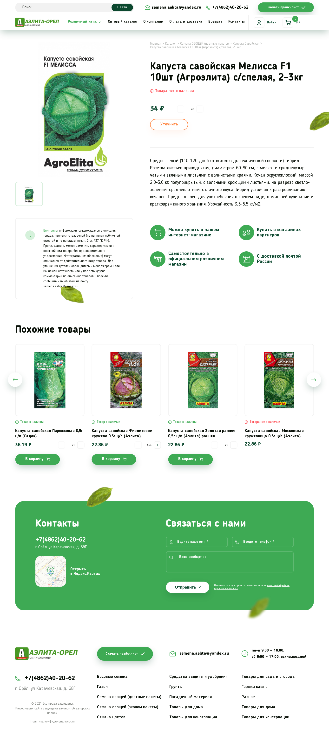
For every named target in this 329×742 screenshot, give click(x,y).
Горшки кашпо (255, 687)
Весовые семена (112, 676)
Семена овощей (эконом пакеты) (127, 707)
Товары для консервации (193, 717)
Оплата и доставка (185, 22)
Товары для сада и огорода (268, 676)
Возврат (215, 22)
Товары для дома (186, 707)
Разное (248, 697)
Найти (122, 7)
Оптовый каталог (122, 22)
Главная (155, 43)
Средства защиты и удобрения (198, 676)
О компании (153, 22)
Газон (102, 687)
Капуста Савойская (246, 43)
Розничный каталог (85, 22)
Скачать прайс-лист (282, 7)
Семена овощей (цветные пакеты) (129, 697)
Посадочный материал (190, 697)
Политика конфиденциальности (53, 721)
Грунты (176, 687)
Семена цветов (111, 717)
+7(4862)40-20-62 (230, 7)
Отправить (185, 587)
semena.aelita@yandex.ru (176, 7)
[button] (15, 379)
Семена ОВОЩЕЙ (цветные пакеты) (204, 43)
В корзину (34, 459)
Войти (271, 22)
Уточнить (169, 124)
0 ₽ (298, 20)
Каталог (170, 43)
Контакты (236, 22)
